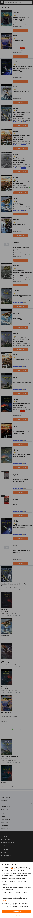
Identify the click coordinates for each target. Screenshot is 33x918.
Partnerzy (4, 900)
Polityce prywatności (6, 908)
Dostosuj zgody (24, 894)
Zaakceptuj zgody (16, 911)
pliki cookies (13, 868)
